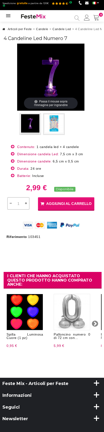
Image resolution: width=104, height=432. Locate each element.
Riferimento (17, 237)
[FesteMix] (33, 16)
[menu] (87, 18)
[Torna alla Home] (3, 30)
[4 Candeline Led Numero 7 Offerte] (30, 124)
